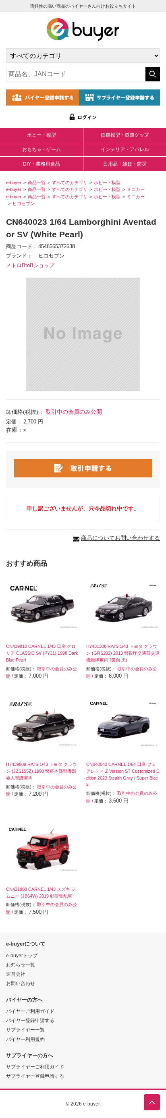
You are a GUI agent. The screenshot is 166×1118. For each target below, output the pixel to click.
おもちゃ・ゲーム (41, 149)
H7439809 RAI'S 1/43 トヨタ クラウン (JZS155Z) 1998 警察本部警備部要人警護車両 (41, 771)
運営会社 (15, 974)
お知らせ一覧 (20, 964)
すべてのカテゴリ (69, 182)
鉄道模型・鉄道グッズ (125, 135)
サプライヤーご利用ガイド (35, 1066)
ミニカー (136, 189)
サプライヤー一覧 (25, 1029)
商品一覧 (37, 182)
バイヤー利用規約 (25, 1039)
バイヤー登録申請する (30, 1020)
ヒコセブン (23, 203)
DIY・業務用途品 (41, 164)
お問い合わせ (20, 983)
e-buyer (13, 182)
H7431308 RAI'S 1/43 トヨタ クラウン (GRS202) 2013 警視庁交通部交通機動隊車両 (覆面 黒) (123, 653)
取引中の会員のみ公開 (74, 412)
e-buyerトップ (21, 955)
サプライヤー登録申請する (35, 1076)
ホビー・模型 (41, 135)
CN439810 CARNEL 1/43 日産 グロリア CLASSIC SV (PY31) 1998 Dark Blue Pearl (42, 653)
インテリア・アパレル (125, 149)
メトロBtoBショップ (30, 265)
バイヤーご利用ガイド (30, 1011)
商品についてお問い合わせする (120, 538)
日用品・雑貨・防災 (125, 164)
